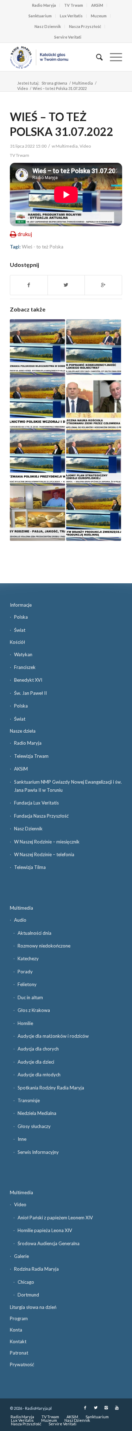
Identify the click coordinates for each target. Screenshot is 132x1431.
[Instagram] (106, 1407)
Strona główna (54, 83)
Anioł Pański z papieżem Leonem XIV (55, 1217)
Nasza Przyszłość (85, 26)
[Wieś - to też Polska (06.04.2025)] (37, 402)
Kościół (17, 642)
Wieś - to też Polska (42, 247)
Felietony (27, 984)
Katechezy (28, 958)
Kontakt (18, 1341)
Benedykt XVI (28, 680)
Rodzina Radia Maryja (36, 1269)
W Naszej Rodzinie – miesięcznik (47, 842)
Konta (16, 1330)
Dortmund (28, 1295)
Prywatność (22, 1364)
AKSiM (97, 5)
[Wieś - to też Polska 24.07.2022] (93, 457)
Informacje (21, 605)
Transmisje (29, 1100)
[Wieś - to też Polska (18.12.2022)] (93, 346)
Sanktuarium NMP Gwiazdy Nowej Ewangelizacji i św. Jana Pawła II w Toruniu (68, 786)
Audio (20, 920)
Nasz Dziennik (47, 26)
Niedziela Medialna (37, 1113)
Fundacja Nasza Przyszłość (41, 816)
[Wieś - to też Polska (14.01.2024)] (93, 513)
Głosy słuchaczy (34, 1126)
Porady (25, 971)
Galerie (21, 1256)
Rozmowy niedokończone (44, 946)
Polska (21, 617)
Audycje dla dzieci (36, 1062)
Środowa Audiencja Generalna (49, 1243)
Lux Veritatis (71, 15)
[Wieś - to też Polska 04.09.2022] (37, 346)
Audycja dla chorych (38, 1049)
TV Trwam (73, 5)
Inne (22, 1139)
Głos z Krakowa (34, 1010)
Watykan (23, 654)
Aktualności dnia (34, 933)
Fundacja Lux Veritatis (36, 803)
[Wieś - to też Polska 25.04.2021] (93, 402)
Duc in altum (30, 997)
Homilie (25, 1023)
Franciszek (25, 667)
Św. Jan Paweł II (30, 693)
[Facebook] (85, 1407)
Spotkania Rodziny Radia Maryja (51, 1088)
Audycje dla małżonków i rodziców (53, 1036)
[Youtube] (117, 1407)
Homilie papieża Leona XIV (45, 1230)
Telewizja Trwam (31, 756)
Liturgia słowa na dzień (33, 1307)
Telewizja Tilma (30, 867)
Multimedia (82, 83)
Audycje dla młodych (39, 1074)
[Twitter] (95, 1407)
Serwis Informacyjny (38, 1152)
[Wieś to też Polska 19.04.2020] (37, 513)
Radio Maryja (44, 5)
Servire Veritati (67, 37)
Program (19, 1318)
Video (22, 88)
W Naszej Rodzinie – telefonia (44, 854)
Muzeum (99, 15)
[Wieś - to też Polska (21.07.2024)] (37, 457)
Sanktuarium (40, 15)
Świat (19, 630)
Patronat (19, 1353)
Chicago (26, 1282)
